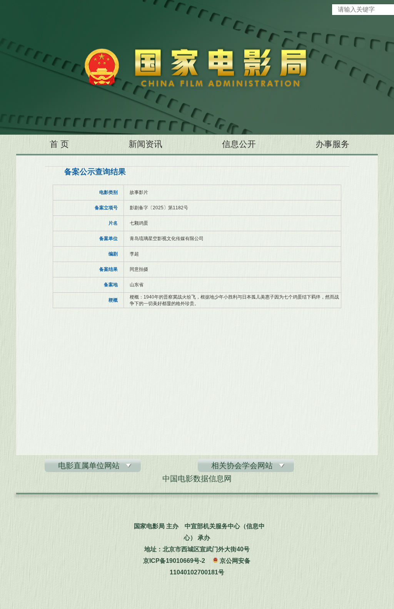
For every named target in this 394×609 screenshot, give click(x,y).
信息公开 (239, 144)
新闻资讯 (145, 144)
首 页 (59, 144)
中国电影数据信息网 (197, 478)
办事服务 (332, 144)
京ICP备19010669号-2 (174, 560)
